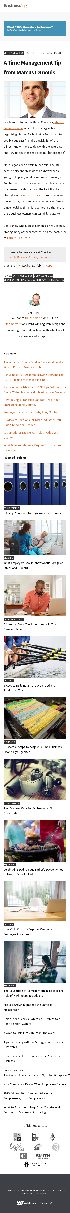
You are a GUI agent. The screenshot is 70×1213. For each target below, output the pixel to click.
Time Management (31, 280)
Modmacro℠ (13, 324)
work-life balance (33, 195)
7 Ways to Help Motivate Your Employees (30, 1033)
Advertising (41, 1193)
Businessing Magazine (15, 6)
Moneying (9, 742)
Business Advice (43, 276)
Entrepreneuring (14, 53)
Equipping (10, 864)
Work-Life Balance (53, 280)
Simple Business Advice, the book (29, 257)
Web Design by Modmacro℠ (38, 1202)
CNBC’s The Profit (18, 238)
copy (49, 265)
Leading (8, 558)
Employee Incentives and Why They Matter (31, 412)
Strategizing (11, 508)
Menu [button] (62, 5)
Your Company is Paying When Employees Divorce (35, 1084)
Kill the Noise (33, 318)
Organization (12, 280)
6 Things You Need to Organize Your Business (32, 513)
